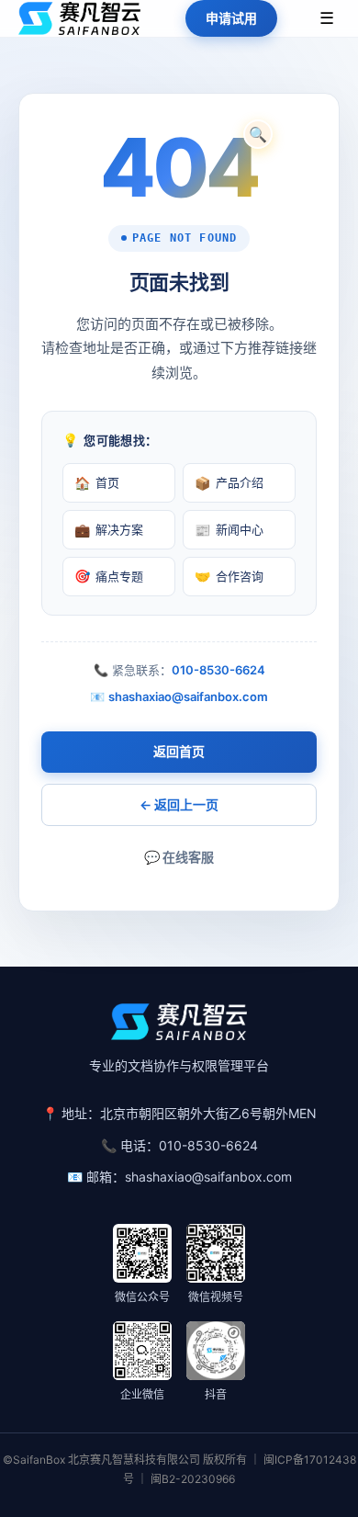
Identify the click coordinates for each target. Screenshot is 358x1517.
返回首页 (179, 751)
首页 (96, 483)
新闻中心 (229, 530)
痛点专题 (108, 575)
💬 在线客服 (179, 857)
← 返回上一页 (179, 804)
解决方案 (108, 530)
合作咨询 (229, 575)
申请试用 (231, 18)
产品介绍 (229, 483)
